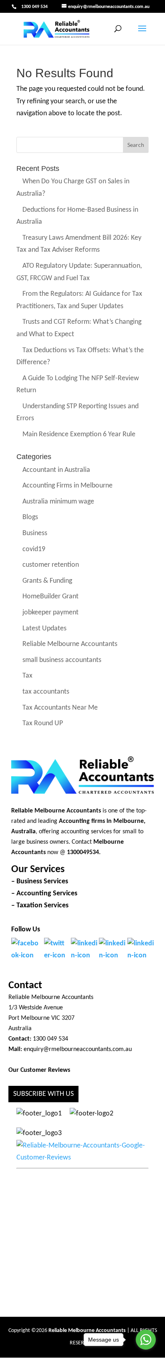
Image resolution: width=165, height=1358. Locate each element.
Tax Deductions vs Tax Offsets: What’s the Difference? (79, 357)
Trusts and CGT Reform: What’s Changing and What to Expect (78, 329)
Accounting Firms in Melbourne (67, 486)
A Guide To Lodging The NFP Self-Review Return (77, 385)
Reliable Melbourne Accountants (69, 644)
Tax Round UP (42, 724)
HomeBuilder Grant (50, 597)
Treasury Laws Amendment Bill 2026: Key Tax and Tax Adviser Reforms (78, 244)
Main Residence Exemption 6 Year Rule (78, 434)
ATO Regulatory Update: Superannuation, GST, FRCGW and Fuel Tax (78, 272)
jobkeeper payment (50, 612)
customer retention (50, 565)
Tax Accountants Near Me (60, 708)
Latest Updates (44, 628)
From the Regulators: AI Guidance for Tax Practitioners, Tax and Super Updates (79, 301)
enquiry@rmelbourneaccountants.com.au (78, 1049)
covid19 (33, 549)
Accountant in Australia (56, 470)
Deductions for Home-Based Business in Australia (77, 216)
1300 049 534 (34, 6)
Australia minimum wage (58, 501)
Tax (27, 676)
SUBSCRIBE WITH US (43, 1094)
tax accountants (45, 692)
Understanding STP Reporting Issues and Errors (77, 413)
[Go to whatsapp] (146, 1340)
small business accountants (61, 660)
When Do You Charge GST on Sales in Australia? (72, 188)
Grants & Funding (47, 581)
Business (34, 533)
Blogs (30, 518)
